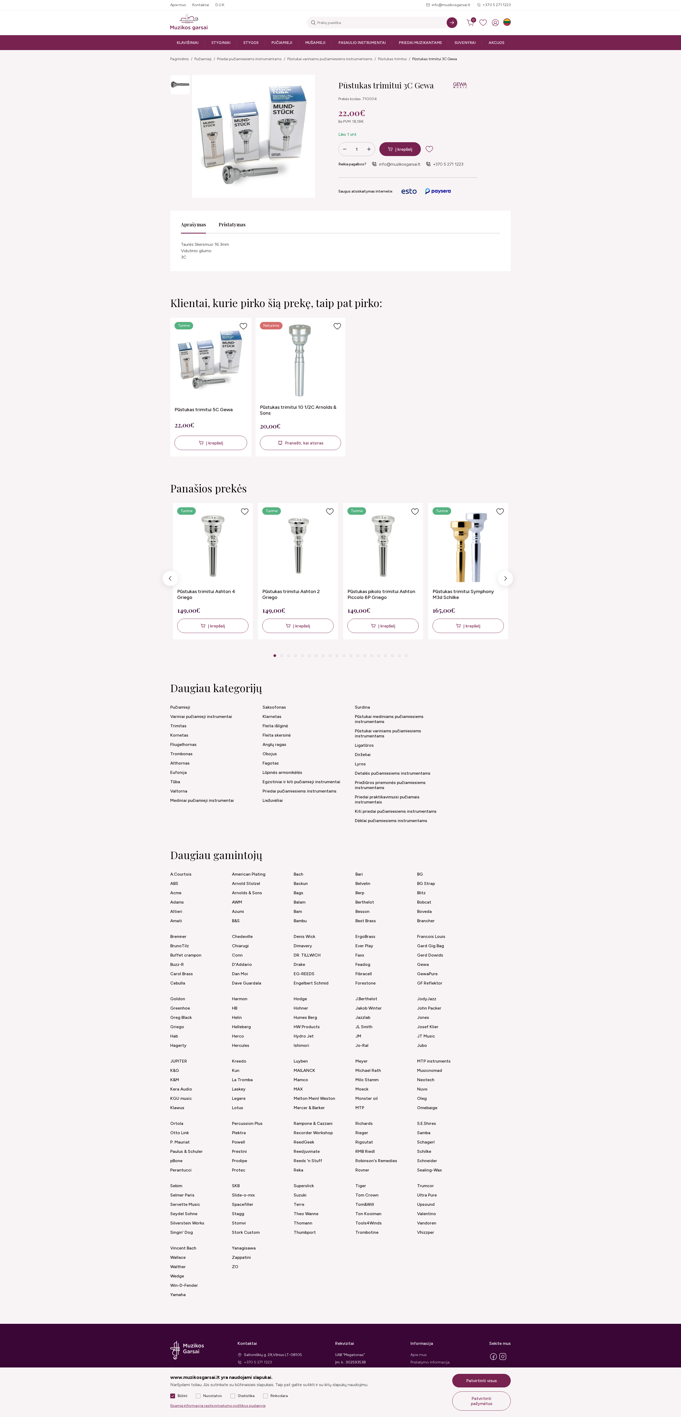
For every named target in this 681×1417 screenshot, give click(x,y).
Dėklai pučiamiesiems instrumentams (391, 820)
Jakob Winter (368, 1008)
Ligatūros (364, 745)
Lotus (237, 1107)
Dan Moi (240, 973)
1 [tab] (275, 655)
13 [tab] (357, 655)
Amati (176, 920)
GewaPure (427, 973)
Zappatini (241, 1257)
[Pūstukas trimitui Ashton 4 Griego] (213, 545)
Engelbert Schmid (311, 983)
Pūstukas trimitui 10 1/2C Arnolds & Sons (298, 410)
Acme (175, 892)
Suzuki (300, 1195)
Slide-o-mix (243, 1195)
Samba (423, 1132)
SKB (236, 1185)
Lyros (360, 763)
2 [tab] (282, 655)
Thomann (303, 1223)
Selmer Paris (182, 1195)
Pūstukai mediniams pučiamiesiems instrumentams (389, 719)
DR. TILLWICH (307, 955)
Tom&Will (364, 1204)
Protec (238, 1170)
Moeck (361, 1089)
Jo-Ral (361, 1045)
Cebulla (177, 983)
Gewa (423, 964)
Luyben (301, 1061)
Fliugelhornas (183, 744)
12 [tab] (351, 655)
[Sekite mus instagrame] (503, 1359)
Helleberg (241, 1026)
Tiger (360, 1185)
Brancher (426, 920)
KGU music (181, 1098)
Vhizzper (425, 1232)
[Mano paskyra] (495, 22)
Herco (238, 1036)
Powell (238, 1142)
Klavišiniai (187, 42)
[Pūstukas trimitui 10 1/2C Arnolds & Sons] (300, 361)
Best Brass (365, 920)
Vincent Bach (183, 1248)
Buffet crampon (185, 955)
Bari (359, 874)
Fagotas (271, 763)
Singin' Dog (181, 1232)
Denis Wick (304, 936)
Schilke (424, 1151)
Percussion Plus (247, 1123)
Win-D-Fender (184, 1285)
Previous (170, 580)
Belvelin (362, 883)
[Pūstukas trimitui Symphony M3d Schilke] (469, 545)
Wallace (178, 1257)
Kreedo (239, 1061)
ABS (174, 883)
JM (358, 1036)
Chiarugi (240, 945)
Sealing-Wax (429, 1170)
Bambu (300, 920)
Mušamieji (315, 42)
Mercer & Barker (309, 1107)
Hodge (300, 998)
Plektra (239, 1132)
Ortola (176, 1123)
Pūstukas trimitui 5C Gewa (204, 410)
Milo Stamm (367, 1079)
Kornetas (179, 735)
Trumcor (425, 1185)
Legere (239, 1098)
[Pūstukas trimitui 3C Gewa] (180, 85)
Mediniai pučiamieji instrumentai (202, 800)
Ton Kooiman (368, 1213)
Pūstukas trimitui (392, 59)
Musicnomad (429, 1070)
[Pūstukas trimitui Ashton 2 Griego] (298, 545)
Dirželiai (363, 754)
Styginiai (220, 42)
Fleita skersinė (277, 735)
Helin (237, 1017)
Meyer (361, 1061)
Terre (299, 1204)
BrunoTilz (179, 945)
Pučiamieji (281, 42)
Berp (359, 892)
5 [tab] (303, 655)
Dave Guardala (246, 983)
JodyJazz (426, 998)
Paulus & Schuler (186, 1151)
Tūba (175, 781)
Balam (299, 902)
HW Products (307, 1026)
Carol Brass (181, 973)
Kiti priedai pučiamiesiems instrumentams (396, 811)
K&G (174, 1070)
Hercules (240, 1045)
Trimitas (178, 725)
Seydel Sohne (183, 1213)
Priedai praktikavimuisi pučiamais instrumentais (387, 799)
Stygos (251, 42)
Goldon (177, 998)
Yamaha (178, 1294)
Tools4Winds (368, 1223)
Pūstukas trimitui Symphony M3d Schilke (463, 594)
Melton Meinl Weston (314, 1098)
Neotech (425, 1079)
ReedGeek (304, 1142)
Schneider (427, 1160)
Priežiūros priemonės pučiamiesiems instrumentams (390, 785)
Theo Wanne (306, 1213)
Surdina (362, 707)
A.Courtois (181, 874)
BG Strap (426, 883)
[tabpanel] (213, 571)
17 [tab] (385, 655)
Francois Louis (431, 936)
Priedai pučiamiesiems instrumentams (249, 59)
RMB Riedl (365, 1151)
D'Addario (242, 964)
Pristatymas (232, 224)
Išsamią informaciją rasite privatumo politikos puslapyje (217, 1405)
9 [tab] (330, 655)
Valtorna (178, 791)
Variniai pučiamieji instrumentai (201, 716)
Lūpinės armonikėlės (282, 772)
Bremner (178, 936)
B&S (236, 920)
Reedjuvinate (307, 1151)
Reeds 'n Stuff (308, 1160)
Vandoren (426, 1223)
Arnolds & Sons (247, 892)
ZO (235, 1266)
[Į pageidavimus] (243, 326)
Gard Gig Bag (430, 945)
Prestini (239, 1151)
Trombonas (181, 753)
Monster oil (366, 1098)
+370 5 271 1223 (497, 5)
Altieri (176, 911)
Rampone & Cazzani (313, 1123)
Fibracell (363, 973)
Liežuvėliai (273, 800)
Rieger (361, 1132)
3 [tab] (289, 655)
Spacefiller (242, 1204)
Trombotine (367, 1232)
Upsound (426, 1204)
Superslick (304, 1185)
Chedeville (242, 936)
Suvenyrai (465, 42)
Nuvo (422, 1089)
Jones (423, 1017)
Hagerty (178, 1045)
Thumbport (305, 1232)
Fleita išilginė (275, 725)
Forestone (365, 983)
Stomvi (239, 1223)
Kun (235, 1070)
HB (234, 1008)
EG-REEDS (304, 973)
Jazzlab (362, 1017)
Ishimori (301, 1045)
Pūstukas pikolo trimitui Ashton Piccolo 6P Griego (381, 594)
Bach (298, 874)
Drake (299, 964)
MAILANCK (304, 1070)
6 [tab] (309, 655)
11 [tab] (344, 655)
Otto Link (179, 1132)
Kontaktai (200, 5)
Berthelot (364, 902)
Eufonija (178, 772)
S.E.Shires (426, 1123)
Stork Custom (246, 1232)
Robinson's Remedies (376, 1160)
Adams (177, 902)
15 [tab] (371, 655)
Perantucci (181, 1170)
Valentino (426, 1213)
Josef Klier (427, 1026)
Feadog (362, 964)
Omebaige (427, 1107)
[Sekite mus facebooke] (493, 1359)
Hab (174, 1036)
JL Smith (363, 1026)
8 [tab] (323, 655)
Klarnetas (272, 716)
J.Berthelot (366, 998)
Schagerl (426, 1142)
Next (505, 580)
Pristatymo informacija (430, 1362)
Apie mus (178, 5)
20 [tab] (406, 655)
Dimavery (303, 945)
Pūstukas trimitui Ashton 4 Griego (206, 594)
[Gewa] (459, 86)
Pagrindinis (179, 59)
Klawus (177, 1107)
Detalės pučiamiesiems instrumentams (392, 773)
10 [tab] (337, 655)
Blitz (421, 892)
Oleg (422, 1098)
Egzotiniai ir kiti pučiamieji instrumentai (301, 781)
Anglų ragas (274, 744)
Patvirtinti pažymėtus (481, 1401)
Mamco (301, 1079)
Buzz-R (177, 964)
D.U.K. (220, 5)
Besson (362, 911)
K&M (174, 1079)
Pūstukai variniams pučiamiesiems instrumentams (329, 59)
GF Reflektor (429, 983)
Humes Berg (305, 1017)
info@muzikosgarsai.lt (451, 5)
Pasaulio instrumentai (362, 42)
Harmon (239, 998)
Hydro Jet (304, 1036)
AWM (237, 902)
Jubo (422, 1045)
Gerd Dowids (430, 955)
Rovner (362, 1170)
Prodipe (239, 1160)
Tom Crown (367, 1195)
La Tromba (242, 1079)
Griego (177, 1026)
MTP (359, 1107)
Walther (178, 1266)
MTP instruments (434, 1061)
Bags (298, 892)
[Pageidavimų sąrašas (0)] (483, 22)
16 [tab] (378, 655)
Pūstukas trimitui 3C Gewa (434, 59)
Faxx (359, 955)
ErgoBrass (365, 936)
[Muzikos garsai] (188, 22)
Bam (298, 911)
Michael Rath (368, 1070)
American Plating (248, 874)
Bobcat (424, 902)
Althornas (180, 763)
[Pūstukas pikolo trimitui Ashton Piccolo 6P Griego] (383, 545)
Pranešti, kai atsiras (304, 443)
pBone (176, 1160)
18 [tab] (392, 655)
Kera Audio (181, 1089)
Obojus (270, 753)
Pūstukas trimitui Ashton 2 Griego (291, 594)
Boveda (424, 911)
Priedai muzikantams (420, 42)
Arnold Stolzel (246, 883)
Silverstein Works (187, 1223)
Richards (364, 1123)
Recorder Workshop (313, 1132)
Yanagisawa (244, 1248)
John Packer (429, 1008)
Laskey (239, 1089)
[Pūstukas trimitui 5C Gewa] (211, 361)
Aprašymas (193, 224)
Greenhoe (180, 1008)
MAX (298, 1089)
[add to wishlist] (433, 149)
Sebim (176, 1185)
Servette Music (185, 1204)
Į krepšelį (403, 149)
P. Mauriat (180, 1142)
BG (420, 874)
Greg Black (181, 1017)
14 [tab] (364, 655)
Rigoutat (364, 1142)
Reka (298, 1170)
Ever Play (364, 945)
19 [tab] (399, 655)
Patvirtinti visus (481, 1380)
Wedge (177, 1276)
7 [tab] (316, 655)
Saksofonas (274, 707)
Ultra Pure (427, 1195)
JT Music (426, 1036)
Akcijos (496, 42)
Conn (237, 955)
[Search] (452, 22)
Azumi (238, 911)
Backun (301, 883)
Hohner (301, 1008)
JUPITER (178, 1061)
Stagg (238, 1213)
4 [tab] (296, 655)
